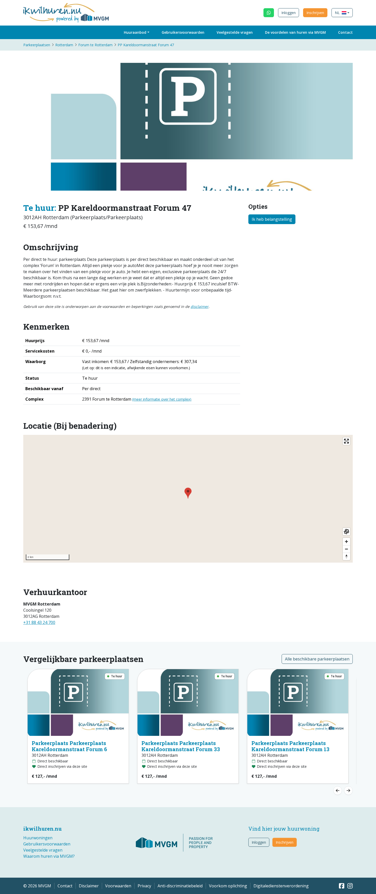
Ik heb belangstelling (272, 219)
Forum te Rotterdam (95, 44)
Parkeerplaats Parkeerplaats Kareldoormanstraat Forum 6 (69, 746)
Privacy (144, 886)
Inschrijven (315, 12)
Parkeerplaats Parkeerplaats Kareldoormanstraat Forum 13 (290, 746)
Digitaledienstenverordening (281, 886)
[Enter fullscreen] (346, 441)
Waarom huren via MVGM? (49, 856)
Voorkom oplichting (228, 886)
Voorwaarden (118, 886)
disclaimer (199, 306)
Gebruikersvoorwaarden (183, 32)
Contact (345, 32)
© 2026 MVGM (37, 886)
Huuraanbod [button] (135, 32)
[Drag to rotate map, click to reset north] (346, 556)
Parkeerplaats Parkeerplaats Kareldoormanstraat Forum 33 (180, 746)
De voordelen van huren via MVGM (295, 32)
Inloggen (288, 12)
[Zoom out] (346, 549)
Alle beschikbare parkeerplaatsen (317, 659)
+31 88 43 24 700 (39, 622)
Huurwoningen (37, 838)
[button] (342, 12)
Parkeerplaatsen (36, 44)
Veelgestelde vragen (235, 32)
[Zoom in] (346, 541)
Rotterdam (64, 44)
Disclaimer (89, 886)
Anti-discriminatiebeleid (180, 886)
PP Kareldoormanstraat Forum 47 (146, 44)
